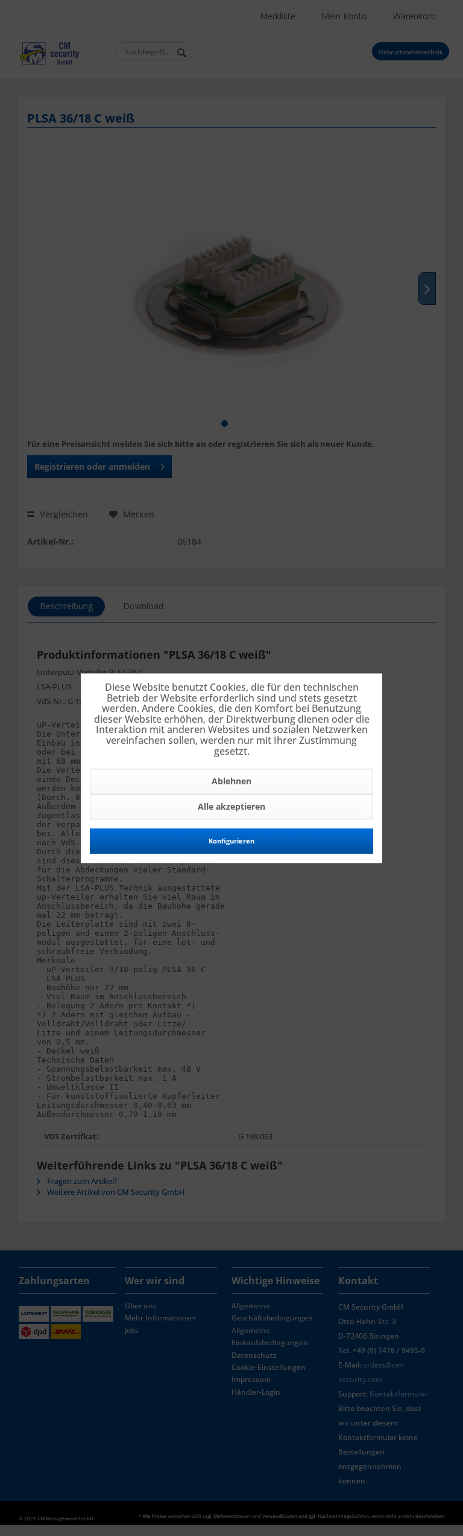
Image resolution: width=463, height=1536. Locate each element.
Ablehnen (231, 781)
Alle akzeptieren (231, 807)
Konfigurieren (231, 841)
